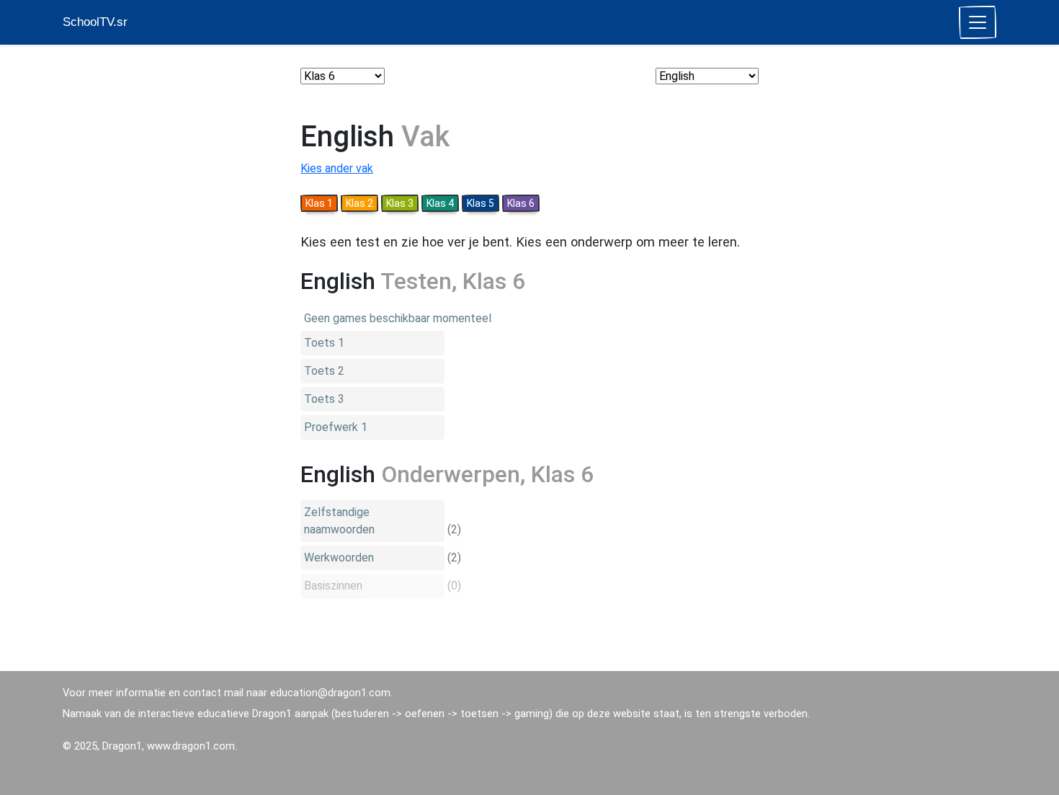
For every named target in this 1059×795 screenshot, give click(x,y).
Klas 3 (400, 203)
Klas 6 (521, 203)
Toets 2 (324, 371)
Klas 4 (440, 203)
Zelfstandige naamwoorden (339, 520)
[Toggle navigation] (977, 22)
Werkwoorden (339, 557)
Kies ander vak (336, 168)
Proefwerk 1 (335, 427)
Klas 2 (359, 203)
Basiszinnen (333, 585)
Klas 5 (480, 203)
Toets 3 (324, 399)
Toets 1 (324, 343)
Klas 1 (319, 203)
